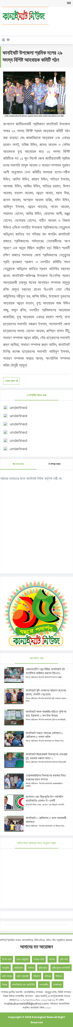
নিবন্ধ (4, 985)
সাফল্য (31, 968)
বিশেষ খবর (6, 959)
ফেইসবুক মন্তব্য (55, 463)
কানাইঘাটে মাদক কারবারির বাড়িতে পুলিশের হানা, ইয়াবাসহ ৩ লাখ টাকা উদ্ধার (46, 713)
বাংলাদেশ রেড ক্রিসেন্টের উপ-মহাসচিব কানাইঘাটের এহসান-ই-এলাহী (44, 798)
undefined (18, 407)
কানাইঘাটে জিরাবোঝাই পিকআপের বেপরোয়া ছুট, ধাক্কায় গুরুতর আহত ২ (46, 756)
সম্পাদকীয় (44, 985)
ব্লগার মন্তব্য (19, 463)
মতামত (52, 959)
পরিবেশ (36, 976)
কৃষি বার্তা (64, 959)
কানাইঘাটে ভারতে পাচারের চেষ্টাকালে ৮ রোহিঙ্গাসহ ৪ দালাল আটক (44, 735)
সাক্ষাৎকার (57, 985)
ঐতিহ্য (48, 976)
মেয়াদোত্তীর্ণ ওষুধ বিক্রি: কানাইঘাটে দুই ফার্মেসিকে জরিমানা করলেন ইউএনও (45, 671)
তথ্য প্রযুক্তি (22, 959)
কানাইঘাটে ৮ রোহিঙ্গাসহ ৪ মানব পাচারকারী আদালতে (46, 820)
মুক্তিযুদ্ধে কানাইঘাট (61, 968)
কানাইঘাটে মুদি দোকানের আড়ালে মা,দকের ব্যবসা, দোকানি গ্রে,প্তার (46, 692)
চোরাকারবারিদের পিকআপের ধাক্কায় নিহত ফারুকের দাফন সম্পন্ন (46, 777)
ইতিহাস (59, 976)
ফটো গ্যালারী (22, 976)
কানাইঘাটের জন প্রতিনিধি (23, 985)
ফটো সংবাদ (7, 976)
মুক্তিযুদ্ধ (43, 968)
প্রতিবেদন (18, 968)
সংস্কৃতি (5, 968)
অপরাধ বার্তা (38, 959)
